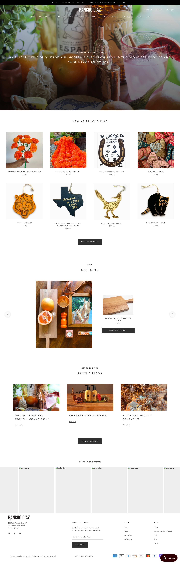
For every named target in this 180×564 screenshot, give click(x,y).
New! (31, 17)
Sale (149, 17)
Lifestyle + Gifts (109, 17)
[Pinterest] (20, 533)
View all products (90, 242)
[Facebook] (14, 533)
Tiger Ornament (24, 223)
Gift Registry (128, 539)
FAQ (155, 535)
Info (139, 17)
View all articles (90, 441)
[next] (172, 314)
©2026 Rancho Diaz (84, 556)
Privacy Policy (15, 556)
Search (159, 10)
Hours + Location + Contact (163, 531)
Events (156, 543)
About (156, 528)
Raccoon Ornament (155, 223)
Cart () (170, 10)
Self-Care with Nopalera (88, 415)
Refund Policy (37, 556)
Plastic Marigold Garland (68, 171)
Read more (18, 425)
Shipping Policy (26, 556)
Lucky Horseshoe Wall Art (111, 172)
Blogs (155, 539)
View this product (117, 330)
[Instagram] (9, 533)
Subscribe (80, 545)
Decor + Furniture (66, 17)
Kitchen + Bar (88, 17)
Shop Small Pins (155, 172)
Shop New (128, 535)
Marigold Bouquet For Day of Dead (24, 172)
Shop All (127, 531)
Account (148, 10)
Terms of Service (49, 556)
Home (126, 528)
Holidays (127, 17)
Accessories (45, 17)
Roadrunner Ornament (112, 223)
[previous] (7, 314)
